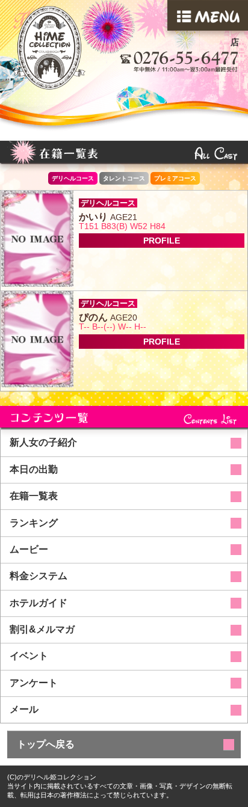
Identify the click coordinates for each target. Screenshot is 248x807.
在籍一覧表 (34, 496)
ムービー (29, 549)
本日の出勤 (34, 469)
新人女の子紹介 (43, 442)
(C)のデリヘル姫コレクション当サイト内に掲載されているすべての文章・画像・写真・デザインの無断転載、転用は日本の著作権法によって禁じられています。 (119, 786)
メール (24, 709)
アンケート (34, 683)
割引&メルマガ (42, 629)
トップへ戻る (46, 744)
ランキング (34, 523)
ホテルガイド (38, 603)
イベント (29, 656)
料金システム (38, 576)
